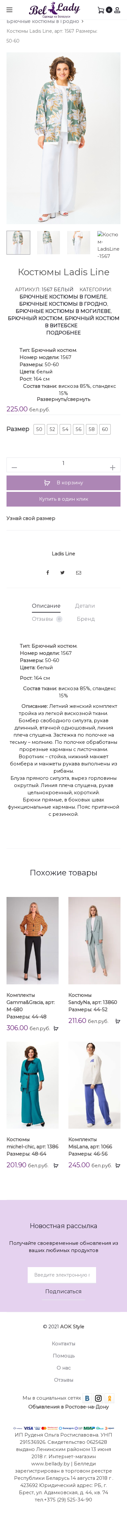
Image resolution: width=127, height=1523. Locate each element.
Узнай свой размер (31, 518)
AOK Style (72, 1327)
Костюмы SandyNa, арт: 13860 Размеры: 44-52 (92, 1002)
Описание (46, 606)
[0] (101, 10)
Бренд (86, 619)
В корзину (69, 483)
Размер (18, 429)
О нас (64, 1368)
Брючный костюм (35, 318)
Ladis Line (63, 554)
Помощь (64, 1356)
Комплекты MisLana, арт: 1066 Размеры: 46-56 (90, 1147)
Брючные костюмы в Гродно (43, 21)
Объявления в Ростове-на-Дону (68, 1407)
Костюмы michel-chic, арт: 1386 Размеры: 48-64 (32, 1147)
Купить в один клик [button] (63, 499)
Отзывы (46, 619)
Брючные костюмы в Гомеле (63, 297)
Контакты (63, 1344)
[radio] (39, 429)
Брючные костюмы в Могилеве (63, 311)
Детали (85, 606)
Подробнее (63, 333)
